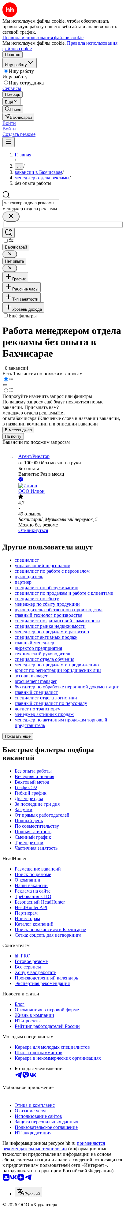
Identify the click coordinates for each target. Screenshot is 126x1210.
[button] (9, 123)
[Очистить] (11, 217)
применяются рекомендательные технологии (53, 1146)
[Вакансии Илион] (69, 486)
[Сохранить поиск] (8, 233)
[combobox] (30, 203)
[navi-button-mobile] (8, 142)
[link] (12, 109)
